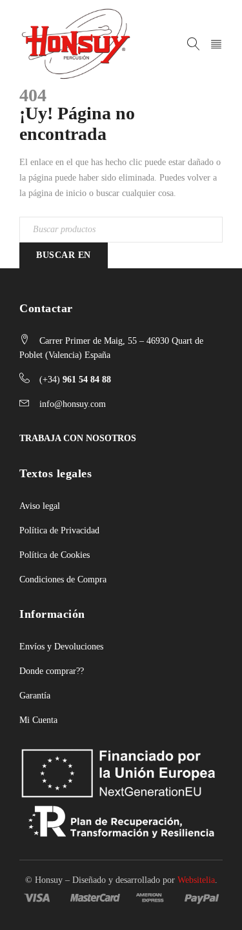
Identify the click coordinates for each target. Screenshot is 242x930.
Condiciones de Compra (62, 579)
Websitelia (196, 880)
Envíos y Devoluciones (61, 646)
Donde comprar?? (51, 671)
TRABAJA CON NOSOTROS (77, 438)
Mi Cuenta (38, 720)
